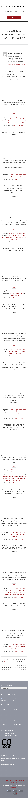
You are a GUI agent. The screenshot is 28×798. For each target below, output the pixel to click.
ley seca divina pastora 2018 (10, 476)
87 (2, 673)
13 (22, 659)
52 (4, 667)
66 (8, 669)
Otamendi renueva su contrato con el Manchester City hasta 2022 (14, 74)
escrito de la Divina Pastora (17, 474)
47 (19, 665)
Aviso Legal (9, 780)
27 (2, 663)
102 (12, 676)
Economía (4, 716)
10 (16, 659)
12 (20, 659)
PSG (12, 648)
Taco (15, 648)
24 (21, 661)
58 (17, 667)
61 (23, 667)
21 (15, 661)
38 (25, 663)
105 (20, 676)
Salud (15, 716)
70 (17, 669)
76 (4, 671)
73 (23, 669)
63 (2, 669)
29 (6, 663)
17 (6, 661)
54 (8, 667)
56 (13, 667)
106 (23, 676)
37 (23, 663)
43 (10, 665)
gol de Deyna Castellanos (17, 351)
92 (13, 673)
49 (23, 665)
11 (18, 659)
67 (10, 669)
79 (10, 671)
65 (6, 669)
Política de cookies (16, 782)
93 (15, 673)
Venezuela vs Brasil (17, 177)
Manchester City (15, 119)
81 (15, 671)
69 (15, 669)
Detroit (12, 293)
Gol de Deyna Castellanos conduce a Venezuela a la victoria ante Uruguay (14, 306)
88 (4, 673)
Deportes (16, 720)
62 (25, 667)
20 (13, 661)
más (14, 113)
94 (17, 673)
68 (13, 669)
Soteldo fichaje (13, 534)
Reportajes (14, 472)
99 (5, 676)
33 (15, 663)
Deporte (11, 117)
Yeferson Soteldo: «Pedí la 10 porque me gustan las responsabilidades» (14, 491)
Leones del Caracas (18, 594)
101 (10, 676)
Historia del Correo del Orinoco (10, 735)
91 (10, 673)
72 (21, 669)
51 (2, 667)
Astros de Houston (15, 412)
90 (8, 673)
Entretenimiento (17, 724)
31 (10, 663)
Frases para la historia (9, 733)
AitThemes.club (14, 787)
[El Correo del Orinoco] (14, 6)
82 (17, 671)
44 (13, 665)
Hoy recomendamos (20, 117)
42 (8, 665)
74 (25, 669)
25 (23, 661)
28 (4, 663)
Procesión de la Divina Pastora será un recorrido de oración (14, 427)
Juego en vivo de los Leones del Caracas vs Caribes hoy (14, 592)
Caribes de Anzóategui (15, 235)
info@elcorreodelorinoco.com (7, 770)
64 (4, 669)
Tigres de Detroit (14, 295)
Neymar (10, 646)
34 (17, 663)
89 (6, 673)
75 (2, 671)
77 (6, 671)
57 (15, 667)
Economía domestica (6, 720)
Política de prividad (19, 780)
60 (21, 667)
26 (25, 661)
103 (15, 676)
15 (2, 661)
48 (21, 665)
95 (19, 673)
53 (6, 667)
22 (17, 661)
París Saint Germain (20, 646)
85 (23, 671)
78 (8, 671)
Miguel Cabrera (19, 293)
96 (21, 673)
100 (7, 676)
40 (4, 665)
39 (2, 665)
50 (25, 665)
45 (15, 665)
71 (19, 669)
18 (8, 661)
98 (25, 673)
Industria (3, 724)
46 (17, 665)
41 (6, 665)
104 (17, 676)
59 (19, 667)
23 (19, 661)
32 (13, 663)
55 (10, 667)
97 (23, 673)
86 (25, 671)
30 (8, 663)
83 (19, 671)
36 (21, 663)
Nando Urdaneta (14, 38)
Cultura (15, 709)
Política (3, 713)
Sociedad (4, 709)
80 (13, 671)
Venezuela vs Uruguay (14, 353)
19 (10, 661)
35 (19, 663)
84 (21, 671)
